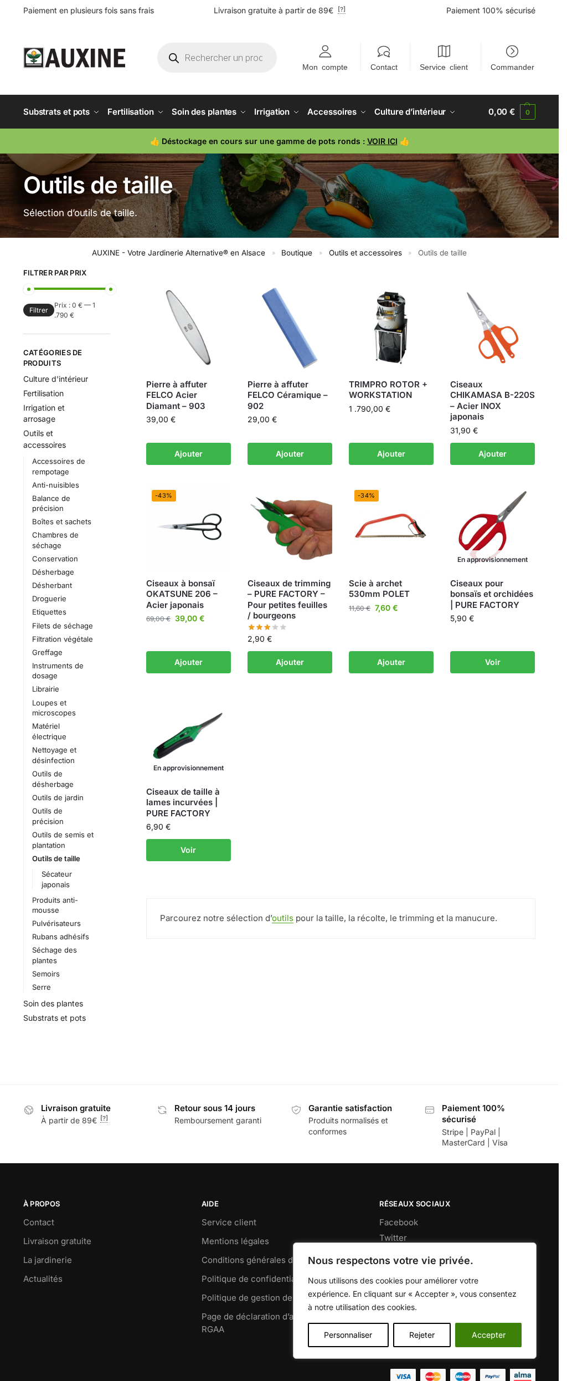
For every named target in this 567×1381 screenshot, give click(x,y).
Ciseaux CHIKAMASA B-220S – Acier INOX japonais (492, 400)
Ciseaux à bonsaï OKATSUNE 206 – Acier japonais (182, 594)
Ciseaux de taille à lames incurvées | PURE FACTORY (183, 802)
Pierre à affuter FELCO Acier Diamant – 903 (176, 395)
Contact (384, 66)
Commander (512, 66)
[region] (415, 1300)
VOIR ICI (382, 141)
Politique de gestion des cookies (266, 1297)
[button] (511, 112)
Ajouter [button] (188, 453)
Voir (493, 662)
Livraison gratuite (57, 1241)
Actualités (43, 1278)
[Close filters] (113, 274)
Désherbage (53, 571)
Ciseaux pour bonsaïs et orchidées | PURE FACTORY (491, 594)
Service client (444, 66)
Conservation (55, 558)
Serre (41, 987)
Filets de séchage (62, 625)
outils (282, 918)
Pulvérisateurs (56, 923)
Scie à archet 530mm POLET (379, 589)
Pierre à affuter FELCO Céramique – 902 (288, 395)
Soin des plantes (53, 1003)
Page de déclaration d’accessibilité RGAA (270, 1322)
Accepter (489, 1334)
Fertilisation (43, 393)
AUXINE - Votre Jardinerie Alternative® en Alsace (178, 252)
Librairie (45, 688)
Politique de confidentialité (255, 1278)
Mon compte (325, 66)
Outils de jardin (58, 797)
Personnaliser (348, 1334)
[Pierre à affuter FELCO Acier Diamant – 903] (188, 327)
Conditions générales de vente (262, 1260)
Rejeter (422, 1334)
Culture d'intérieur (55, 378)
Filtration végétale (62, 639)
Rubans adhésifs (60, 936)
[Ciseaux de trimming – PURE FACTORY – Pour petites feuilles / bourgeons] (290, 526)
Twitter (393, 1237)
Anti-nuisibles (55, 484)
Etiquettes (49, 611)
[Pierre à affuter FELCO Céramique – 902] (290, 327)
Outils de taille (56, 858)
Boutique (296, 252)
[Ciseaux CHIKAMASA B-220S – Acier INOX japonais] (492, 327)
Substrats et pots (54, 1017)
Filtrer (38, 310)
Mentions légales (235, 1241)
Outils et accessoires (365, 252)
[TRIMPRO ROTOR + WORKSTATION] (391, 327)
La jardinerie (47, 1260)
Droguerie (49, 598)
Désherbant (52, 585)
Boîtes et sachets (61, 521)
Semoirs (46, 973)
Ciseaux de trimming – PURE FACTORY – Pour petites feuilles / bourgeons (289, 599)
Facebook (398, 1222)
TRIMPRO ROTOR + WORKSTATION (388, 390)
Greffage (47, 652)
